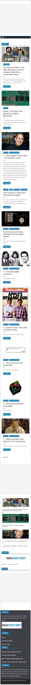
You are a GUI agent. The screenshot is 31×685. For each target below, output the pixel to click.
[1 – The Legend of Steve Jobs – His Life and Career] (15, 534)
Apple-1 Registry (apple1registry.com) (12, 658)
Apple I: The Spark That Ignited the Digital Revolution (13, 113)
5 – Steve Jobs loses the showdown (13, 364)
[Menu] (3, 37)
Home (3, 637)
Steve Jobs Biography (14, 152)
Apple (11, 189)
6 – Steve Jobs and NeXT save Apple (13, 404)
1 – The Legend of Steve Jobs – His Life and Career (15, 156)
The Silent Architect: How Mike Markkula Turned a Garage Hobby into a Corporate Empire (14, 71)
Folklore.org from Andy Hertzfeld (11, 652)
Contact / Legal (6, 644)
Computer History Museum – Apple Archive (14, 662)
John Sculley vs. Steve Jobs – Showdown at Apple (15, 193)
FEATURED (6, 108)
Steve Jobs (6, 152)
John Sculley (24, 189)
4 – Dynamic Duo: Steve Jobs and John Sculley (15, 328)
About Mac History (7, 641)
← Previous (5, 457)
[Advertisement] (15, 18)
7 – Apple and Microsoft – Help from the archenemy (14, 440)
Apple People (6, 64)
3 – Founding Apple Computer (11, 272)
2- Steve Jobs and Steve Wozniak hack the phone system (13, 234)
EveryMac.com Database (9, 655)
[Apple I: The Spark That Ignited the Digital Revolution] (15, 518)
